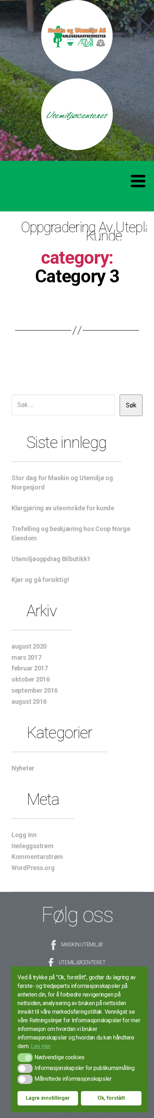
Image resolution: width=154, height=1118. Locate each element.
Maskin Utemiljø (82, 944)
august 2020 (29, 646)
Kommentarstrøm (37, 856)
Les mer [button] (41, 1046)
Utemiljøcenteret (82, 962)
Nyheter (22, 768)
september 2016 (34, 690)
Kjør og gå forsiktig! (40, 579)
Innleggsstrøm (32, 846)
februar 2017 (29, 668)
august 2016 (29, 701)
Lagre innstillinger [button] (48, 1098)
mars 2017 (26, 657)
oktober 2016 (30, 679)
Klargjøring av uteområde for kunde (62, 508)
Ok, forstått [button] (111, 1098)
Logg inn (24, 834)
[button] (25, 1057)
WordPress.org (33, 867)
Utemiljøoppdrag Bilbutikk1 (51, 559)
